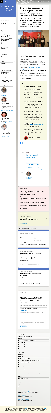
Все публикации (23, 326)
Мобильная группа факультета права (5, 73)
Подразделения (21, 342)
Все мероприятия (23, 223)
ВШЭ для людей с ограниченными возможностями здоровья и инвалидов (33, 346)
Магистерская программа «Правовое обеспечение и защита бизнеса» (6, 39)
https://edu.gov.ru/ (22, 395)
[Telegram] (22, 143)
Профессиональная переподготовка (25, 364)
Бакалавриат (20, 354)
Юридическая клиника (5, 68)
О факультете (4, 54)
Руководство (21, 338)
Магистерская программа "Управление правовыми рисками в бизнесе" (6, 43)
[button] (20, 38)
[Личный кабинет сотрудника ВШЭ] (46, 1)
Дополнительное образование (4, 48)
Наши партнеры (4, 65)
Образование (4, 59)
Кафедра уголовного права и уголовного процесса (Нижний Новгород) (32, 164)
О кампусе (21, 334)
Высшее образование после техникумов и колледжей (29, 360)
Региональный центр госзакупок (24, 366)
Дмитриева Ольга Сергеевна (7, 110)
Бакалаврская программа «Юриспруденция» (6, 31)
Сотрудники (3, 56)
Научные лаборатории (23, 378)
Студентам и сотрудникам (26, 382)
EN (40, 1)
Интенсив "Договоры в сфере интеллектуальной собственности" (29, 218)
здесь (26, 408)
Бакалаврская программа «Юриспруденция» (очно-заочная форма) (6, 35)
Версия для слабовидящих (23, 344)
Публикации (23, 292)
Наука (20, 376)
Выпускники (3, 63)
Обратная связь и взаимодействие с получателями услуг (29, 373)
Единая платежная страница (24, 348)
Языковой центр (21, 368)
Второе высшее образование (24, 358)
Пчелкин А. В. (23, 320)
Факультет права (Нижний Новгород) (8, 8)
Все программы (22, 287)
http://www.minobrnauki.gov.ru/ (24, 391)
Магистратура (21, 356)
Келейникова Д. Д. (24, 310)
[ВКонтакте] (20, 143)
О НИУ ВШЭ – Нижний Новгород (25, 336)
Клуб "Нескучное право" (6, 70)
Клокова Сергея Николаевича (36, 124)
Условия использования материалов (40, 405)
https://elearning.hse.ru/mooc (24, 399)
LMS (19, 386)
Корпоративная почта (22, 384)
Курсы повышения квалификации (25, 362)
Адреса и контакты (30, 405)
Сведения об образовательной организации (27, 340)
